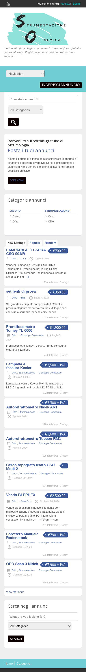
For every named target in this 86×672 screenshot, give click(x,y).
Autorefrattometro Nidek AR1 (31, 407)
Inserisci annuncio (61, 85)
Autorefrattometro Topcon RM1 (33, 439)
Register (66, 3)
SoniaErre (26, 501)
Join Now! (17, 180)
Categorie (23, 663)
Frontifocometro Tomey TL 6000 (20, 329)
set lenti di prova (21, 291)
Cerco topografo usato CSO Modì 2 (30, 467)
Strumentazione (57, 210)
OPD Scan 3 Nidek (22, 564)
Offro (16, 221)
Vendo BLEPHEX (20, 495)
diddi (23, 297)
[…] (27, 277)
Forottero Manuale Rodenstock (22, 536)
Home (8, 663)
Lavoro (15, 210)
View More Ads (15, 592)
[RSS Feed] (8, 3)
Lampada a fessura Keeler (19, 366)
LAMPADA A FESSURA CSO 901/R (26, 252)
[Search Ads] (13, 122)
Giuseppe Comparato (32, 335)
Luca (23, 258)
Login (76, 3)
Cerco (16, 216)
